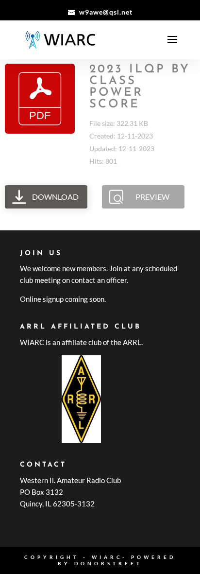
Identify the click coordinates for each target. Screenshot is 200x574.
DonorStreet (108, 563)
